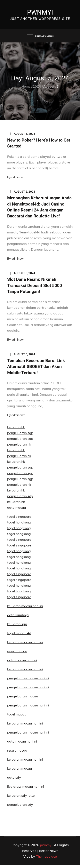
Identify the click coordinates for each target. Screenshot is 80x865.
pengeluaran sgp (20, 433)
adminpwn (18, 177)
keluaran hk (16, 427)
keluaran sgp (17, 624)
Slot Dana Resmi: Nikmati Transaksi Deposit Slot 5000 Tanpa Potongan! (34, 285)
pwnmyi (40, 12)
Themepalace (46, 856)
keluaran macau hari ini (25, 723)
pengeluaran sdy (20, 804)
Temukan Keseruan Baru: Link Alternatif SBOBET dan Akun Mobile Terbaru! (36, 366)
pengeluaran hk (19, 444)
